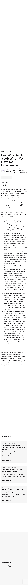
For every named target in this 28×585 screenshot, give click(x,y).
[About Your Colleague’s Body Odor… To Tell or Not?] (14, 465)
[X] (5, 177)
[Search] (25, 35)
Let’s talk (19, 35)
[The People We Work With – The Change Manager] (14, 485)
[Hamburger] (3, 35)
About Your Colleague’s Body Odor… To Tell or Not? (12, 471)
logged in (10, 566)
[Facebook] (2, 177)
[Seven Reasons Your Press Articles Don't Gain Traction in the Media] (14, 440)
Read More (5, 460)
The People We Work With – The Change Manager (13, 491)
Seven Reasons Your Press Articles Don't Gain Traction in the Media (13, 447)
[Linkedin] (8, 177)
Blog (2, 151)
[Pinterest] (10, 177)
